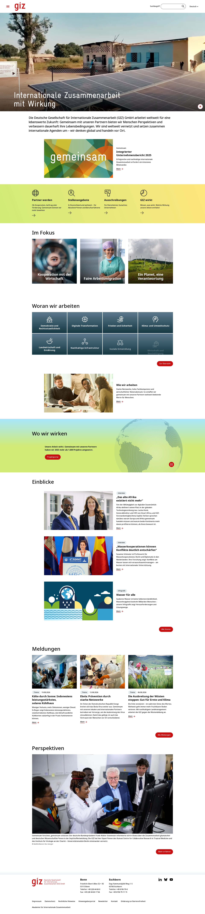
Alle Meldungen (164, 735)
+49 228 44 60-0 (94, 889)
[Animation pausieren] (200, 106)
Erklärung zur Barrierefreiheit (133, 901)
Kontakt (114, 901)
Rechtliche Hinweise (66, 901)
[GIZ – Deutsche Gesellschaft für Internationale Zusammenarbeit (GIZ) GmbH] (20, 6)
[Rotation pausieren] (171, 464)
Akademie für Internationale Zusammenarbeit (51, 907)
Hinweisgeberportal (86, 901)
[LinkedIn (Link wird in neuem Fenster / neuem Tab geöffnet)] (160, 880)
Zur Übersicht (165, 363)
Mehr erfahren (164, 851)
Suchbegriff (155, 6)
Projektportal (52, 457)
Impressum (37, 901)
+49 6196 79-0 (122, 889)
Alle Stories (166, 629)
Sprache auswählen (194, 6)
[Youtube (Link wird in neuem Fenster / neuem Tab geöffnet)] (171, 880)
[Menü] (8, 6)
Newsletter (103, 901)
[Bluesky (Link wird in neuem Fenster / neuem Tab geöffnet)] (165, 880)
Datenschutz (50, 901)
